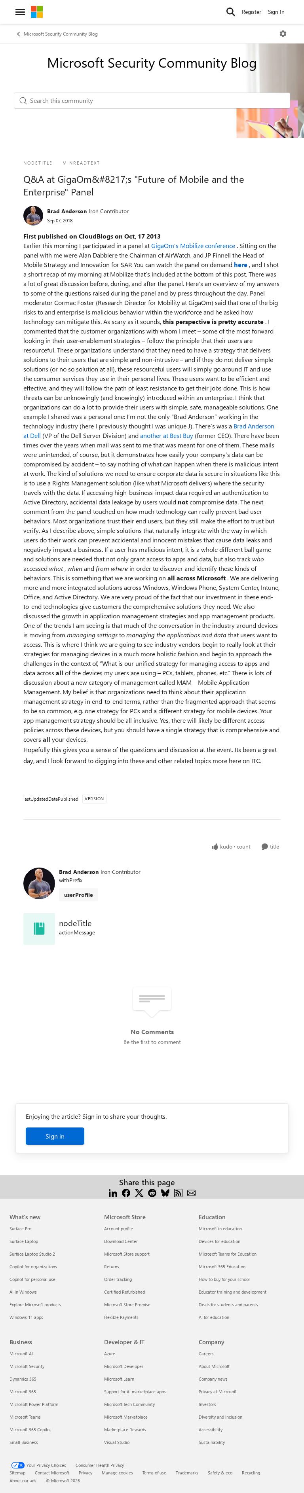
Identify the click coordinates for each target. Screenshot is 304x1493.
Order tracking (118, 1279)
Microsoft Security (27, 1366)
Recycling (251, 1473)
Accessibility (210, 1429)
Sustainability (212, 1442)
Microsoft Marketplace (126, 1417)
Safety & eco (220, 1473)
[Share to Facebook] (126, 1192)
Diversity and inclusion (220, 1417)
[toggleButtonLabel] (283, 33)
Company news (213, 1379)
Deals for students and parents (228, 1304)
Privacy (85, 1473)
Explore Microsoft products (35, 1304)
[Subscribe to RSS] (178, 1192)
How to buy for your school (224, 1279)
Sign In (276, 11)
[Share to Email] (191, 1192)
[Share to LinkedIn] (113, 1192)
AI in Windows (23, 1292)
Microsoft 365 (23, 1391)
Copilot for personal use (32, 1279)
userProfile (78, 894)
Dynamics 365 (23, 1379)
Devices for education (219, 1241)
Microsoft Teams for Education (227, 1254)
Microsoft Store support (127, 1254)
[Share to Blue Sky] (165, 1192)
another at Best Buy (167, 435)
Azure (109, 1354)
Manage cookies (117, 1473)
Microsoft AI (21, 1354)
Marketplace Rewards (125, 1429)
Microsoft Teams (25, 1417)
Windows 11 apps (26, 1317)
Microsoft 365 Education (222, 1266)
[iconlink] (39, 929)
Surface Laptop (24, 1241)
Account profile (118, 1229)
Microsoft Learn (119, 1379)
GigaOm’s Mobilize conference (194, 245)
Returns (111, 1266)
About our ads (23, 1481)
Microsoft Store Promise (127, 1304)
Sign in (55, 1136)
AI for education (214, 1317)
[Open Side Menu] (20, 12)
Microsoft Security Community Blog (61, 33)
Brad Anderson (67, 211)
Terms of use (154, 1473)
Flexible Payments (121, 1317)
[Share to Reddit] (152, 1192)
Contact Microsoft (52, 1473)
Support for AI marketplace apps (135, 1391)
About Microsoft (214, 1366)
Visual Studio (116, 1442)
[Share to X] (139, 1192)
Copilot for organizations (33, 1266)
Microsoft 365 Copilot (30, 1429)
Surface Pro (20, 1229)
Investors (207, 1404)
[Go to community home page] (37, 12)
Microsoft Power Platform (34, 1404)
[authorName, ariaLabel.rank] (33, 215)
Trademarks (187, 1473)
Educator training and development (232, 1292)
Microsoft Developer (123, 1366)
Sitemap (17, 1473)
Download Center (121, 1241)
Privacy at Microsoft (218, 1391)
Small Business (24, 1442)
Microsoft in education (220, 1229)
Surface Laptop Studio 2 (32, 1254)
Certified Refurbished (124, 1292)
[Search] (231, 12)
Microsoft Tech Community (129, 1404)
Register (251, 11)
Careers (206, 1354)
